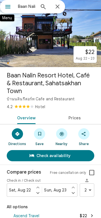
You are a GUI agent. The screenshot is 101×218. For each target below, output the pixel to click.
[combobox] (26, 6)
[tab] (25, 117)
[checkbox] (91, 172)
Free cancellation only (68, 172)
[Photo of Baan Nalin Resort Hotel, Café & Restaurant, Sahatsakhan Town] (50, 33)
